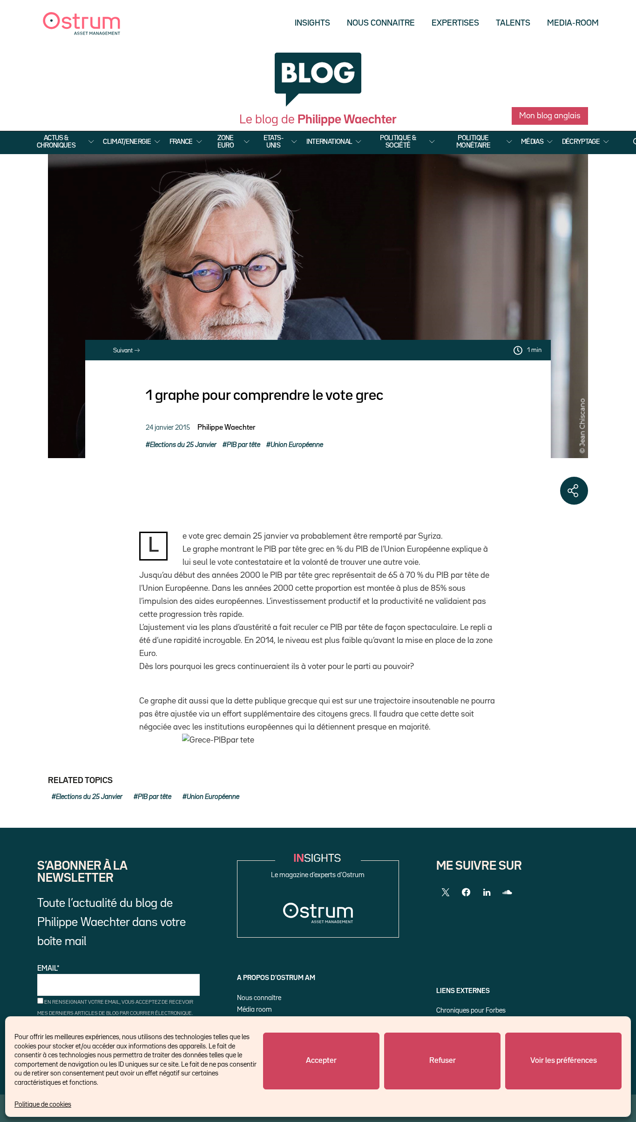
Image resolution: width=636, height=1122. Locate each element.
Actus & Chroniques (56, 142)
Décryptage (581, 142)
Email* (48, 969)
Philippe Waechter (226, 428)
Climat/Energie (127, 142)
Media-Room (573, 23)
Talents (513, 23)
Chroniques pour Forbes (471, 1010)
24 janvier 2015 (168, 428)
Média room (254, 1010)
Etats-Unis (273, 142)
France (181, 142)
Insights (312, 23)
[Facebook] (466, 892)
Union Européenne (297, 445)
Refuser (442, 1060)
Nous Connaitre (381, 23)
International (329, 142)
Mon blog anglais (550, 116)
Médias (532, 142)
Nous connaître (259, 998)
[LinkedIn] (487, 892)
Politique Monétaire (473, 142)
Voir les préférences (563, 1060)
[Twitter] (446, 892)
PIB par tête (243, 445)
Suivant (123, 350)
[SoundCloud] (507, 892)
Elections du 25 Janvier (183, 445)
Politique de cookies (42, 1105)
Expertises (455, 23)
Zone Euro (225, 142)
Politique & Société (398, 142)
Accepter (321, 1060)
